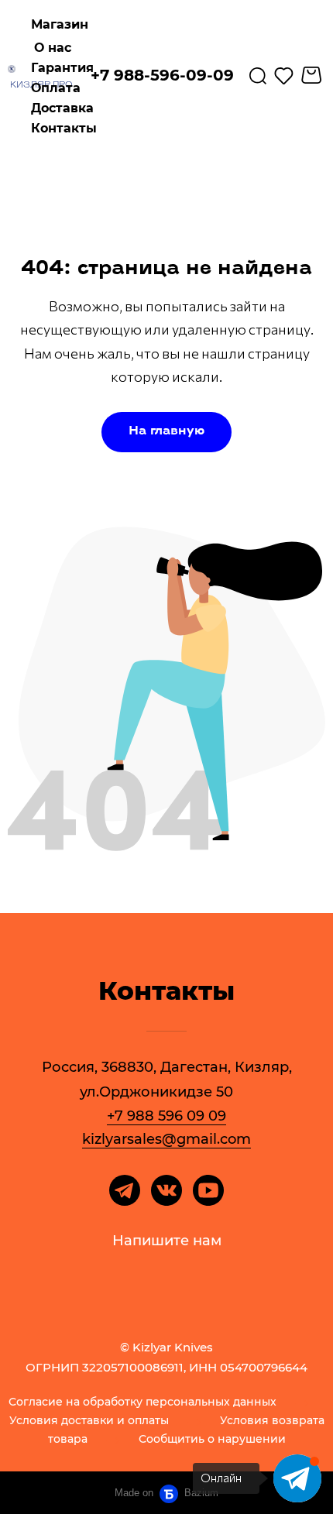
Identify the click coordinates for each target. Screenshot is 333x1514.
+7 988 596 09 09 (166, 1115)
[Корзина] (313, 75)
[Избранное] (284, 75)
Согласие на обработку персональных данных (142, 1402)
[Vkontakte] (166, 1190)
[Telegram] (124, 1190)
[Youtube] (208, 1190)
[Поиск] (257, 75)
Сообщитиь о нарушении (212, 1440)
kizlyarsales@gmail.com (166, 1139)
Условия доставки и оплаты (89, 1421)
